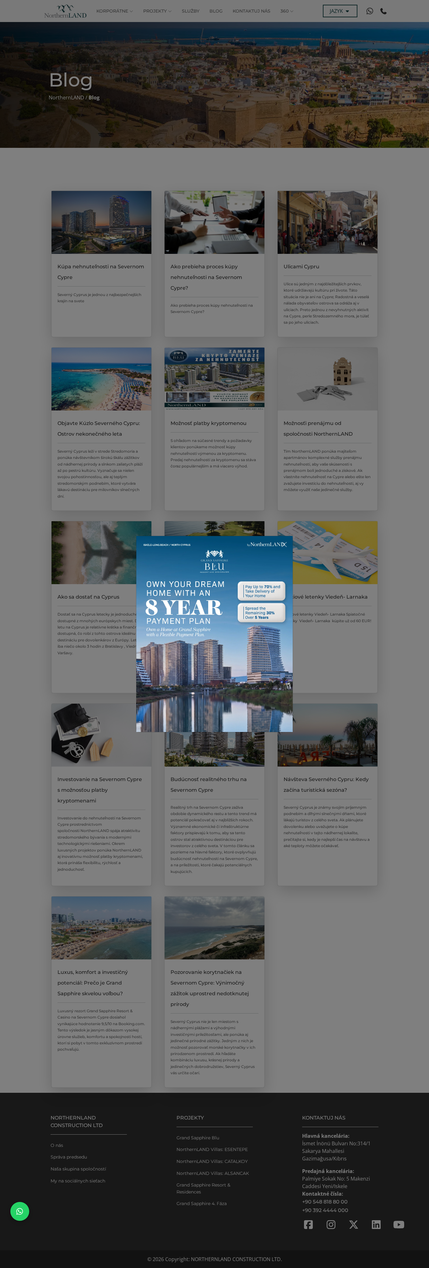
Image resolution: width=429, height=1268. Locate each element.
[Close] (284, 544)
